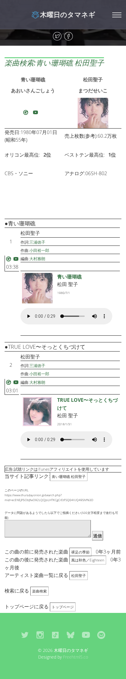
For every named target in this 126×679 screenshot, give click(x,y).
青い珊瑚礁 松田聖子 (69, 476)
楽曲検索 (39, 591)
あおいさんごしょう (33, 90)
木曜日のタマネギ (67, 14)
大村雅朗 (37, 258)
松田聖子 (93, 79)
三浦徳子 (37, 242)
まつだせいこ (93, 90)
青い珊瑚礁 (33, 79)
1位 (112, 154)
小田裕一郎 (39, 250)
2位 (47, 154)
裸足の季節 (80, 552)
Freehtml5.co (75, 657)
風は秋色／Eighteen (87, 560)
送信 (97, 536)
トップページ (63, 607)
